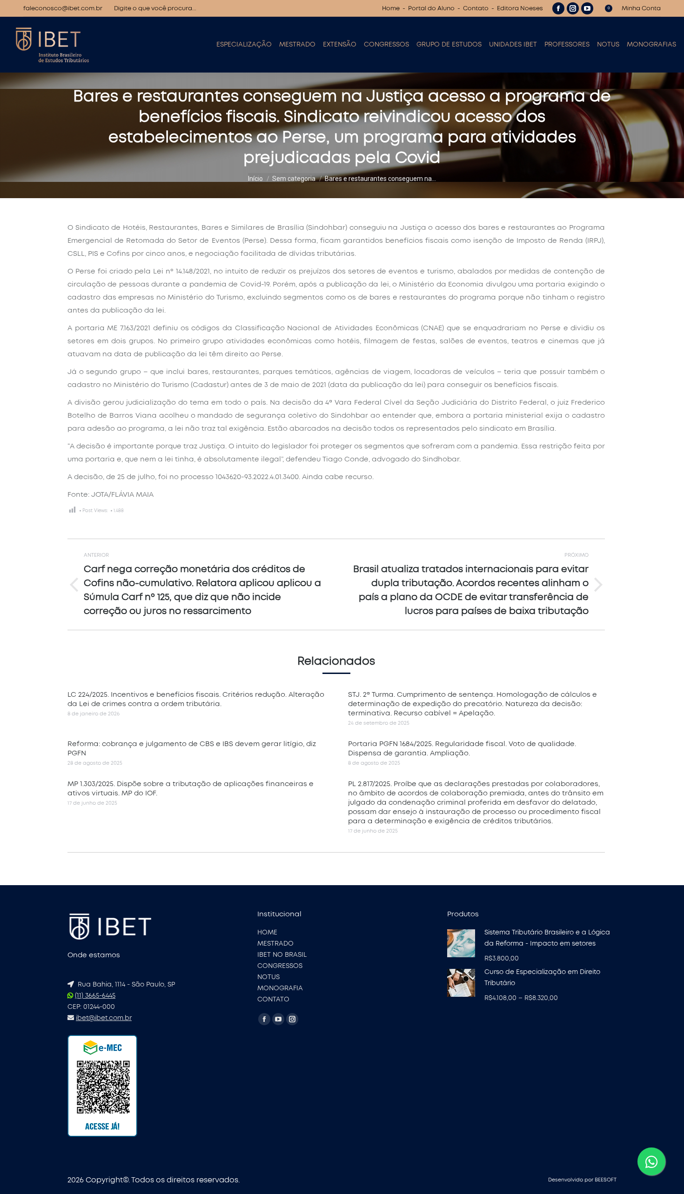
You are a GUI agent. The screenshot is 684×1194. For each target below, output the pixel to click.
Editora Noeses (520, 9)
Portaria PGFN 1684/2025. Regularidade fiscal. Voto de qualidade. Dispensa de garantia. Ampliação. (462, 748)
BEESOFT (606, 1179)
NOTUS (268, 977)
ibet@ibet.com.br (104, 1018)
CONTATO (273, 999)
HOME (267, 932)
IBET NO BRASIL (282, 955)
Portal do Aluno (431, 9)
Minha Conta (641, 9)
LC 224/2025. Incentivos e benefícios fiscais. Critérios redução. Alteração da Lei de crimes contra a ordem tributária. (195, 699)
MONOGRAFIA (280, 988)
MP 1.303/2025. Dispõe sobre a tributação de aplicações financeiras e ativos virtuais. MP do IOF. (190, 788)
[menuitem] (244, 44)
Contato (476, 9)
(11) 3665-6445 (95, 996)
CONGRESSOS (279, 966)
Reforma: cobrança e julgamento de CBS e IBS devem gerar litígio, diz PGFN (191, 748)
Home (391, 9)
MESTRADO (275, 944)
